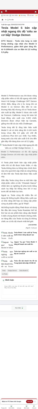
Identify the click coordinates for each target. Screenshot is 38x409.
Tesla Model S (23, 270)
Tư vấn (11, 19)
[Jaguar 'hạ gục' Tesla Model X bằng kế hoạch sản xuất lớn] (7, 244)
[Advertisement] (19, 73)
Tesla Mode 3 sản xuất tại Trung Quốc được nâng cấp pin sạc (25, 234)
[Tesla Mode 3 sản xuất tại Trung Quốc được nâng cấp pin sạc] (7, 235)
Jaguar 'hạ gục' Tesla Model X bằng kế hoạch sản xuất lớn (25, 243)
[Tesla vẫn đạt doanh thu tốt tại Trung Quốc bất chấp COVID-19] (7, 263)
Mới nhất (5, 15)
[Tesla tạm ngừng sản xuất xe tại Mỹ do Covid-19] (7, 254)
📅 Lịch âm (30, 15)
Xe (6, 19)
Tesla (3, 270)
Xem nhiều (14, 15)
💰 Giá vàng (22, 15)
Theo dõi (29, 401)
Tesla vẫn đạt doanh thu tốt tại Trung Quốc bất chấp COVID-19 (25, 262)
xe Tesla (4, 274)
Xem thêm (18, 308)
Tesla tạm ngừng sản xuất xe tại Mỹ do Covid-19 (25, 252)
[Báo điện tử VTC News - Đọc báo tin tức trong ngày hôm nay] (12, 12)
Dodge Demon (12, 270)
